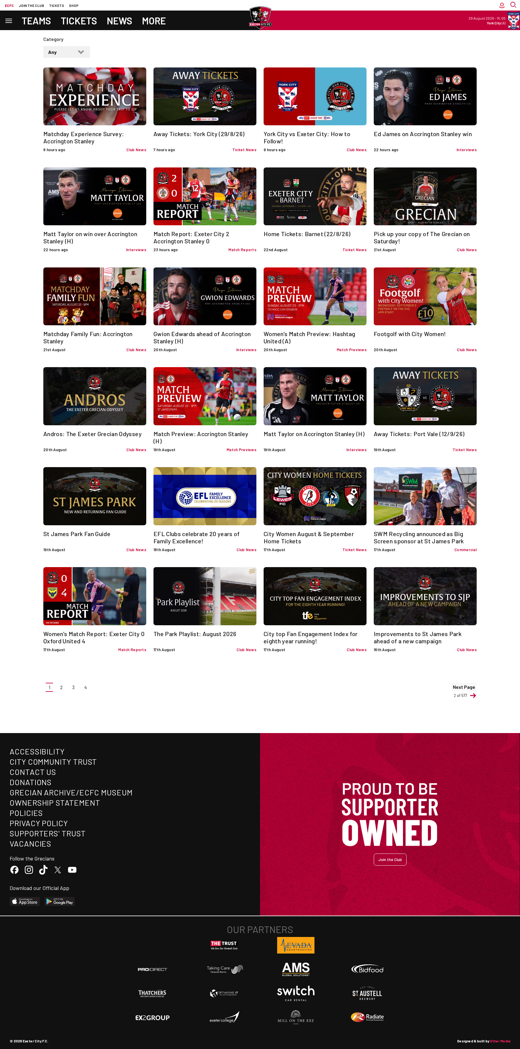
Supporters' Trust (48, 833)
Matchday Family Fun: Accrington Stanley (88, 337)
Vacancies (30, 843)
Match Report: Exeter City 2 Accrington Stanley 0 (191, 237)
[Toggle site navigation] (8, 20)
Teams (36, 20)
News (119, 20)
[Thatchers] (152, 993)
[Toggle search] (514, 5)
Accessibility (37, 751)
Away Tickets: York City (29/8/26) (199, 133)
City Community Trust (53, 761)
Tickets (56, 5)
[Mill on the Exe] (295, 1017)
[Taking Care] (224, 969)
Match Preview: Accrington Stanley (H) (201, 437)
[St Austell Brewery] (367, 993)
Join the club (31, 5)
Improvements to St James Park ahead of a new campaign (418, 637)
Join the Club (390, 859)
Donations (31, 782)
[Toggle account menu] (502, 5)
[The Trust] (224, 945)
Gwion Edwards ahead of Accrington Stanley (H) (202, 337)
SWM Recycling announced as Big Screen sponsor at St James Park (419, 537)
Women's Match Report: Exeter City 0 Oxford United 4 (93, 637)
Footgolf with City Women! (410, 333)
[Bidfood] (367, 969)
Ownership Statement (55, 802)
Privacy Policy (39, 823)
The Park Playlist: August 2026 (195, 633)
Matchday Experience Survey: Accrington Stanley (83, 137)
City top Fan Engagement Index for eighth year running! (311, 637)
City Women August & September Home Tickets (309, 537)
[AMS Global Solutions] (295, 969)
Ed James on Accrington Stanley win (423, 133)
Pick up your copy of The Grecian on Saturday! (422, 237)
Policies (26, 812)
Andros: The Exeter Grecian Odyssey (92, 433)
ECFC (9, 5)
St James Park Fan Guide (76, 533)
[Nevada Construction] (295, 945)
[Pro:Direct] (152, 969)
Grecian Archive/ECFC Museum (71, 792)
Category (53, 39)
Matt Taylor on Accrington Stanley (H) (314, 433)
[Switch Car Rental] (295, 993)
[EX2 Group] (152, 1017)
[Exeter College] (224, 1017)
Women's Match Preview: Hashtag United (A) (309, 337)
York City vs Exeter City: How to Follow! (307, 137)
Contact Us (33, 771)
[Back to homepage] (260, 18)
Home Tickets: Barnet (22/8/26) (307, 233)
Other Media (500, 1041)
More (154, 20)
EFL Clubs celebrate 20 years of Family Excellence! (196, 537)
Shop (74, 5)
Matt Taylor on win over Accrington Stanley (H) (90, 237)
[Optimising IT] (224, 993)
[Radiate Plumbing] (367, 1017)
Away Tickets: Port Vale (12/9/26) (419, 433)
